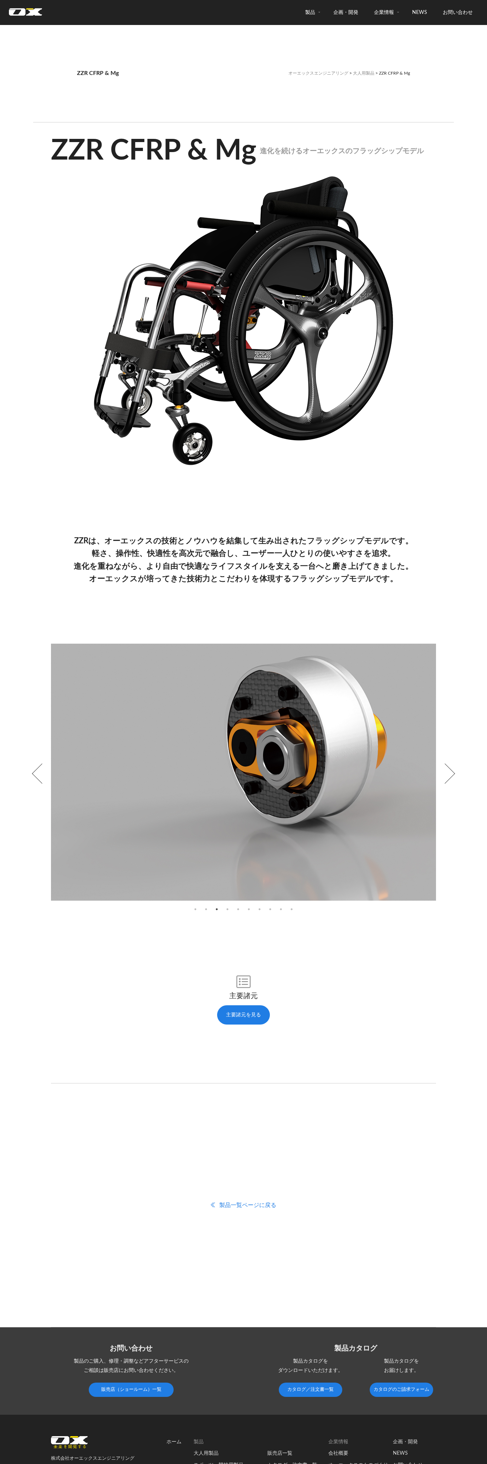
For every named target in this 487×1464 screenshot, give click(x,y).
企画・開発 (345, 12)
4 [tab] (227, 909)
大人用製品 (363, 73)
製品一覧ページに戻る (247, 1205)
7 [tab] (259, 909)
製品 (310, 12)
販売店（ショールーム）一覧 (131, 1389)
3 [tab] (216, 909)
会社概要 (338, 1453)
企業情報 (384, 12)
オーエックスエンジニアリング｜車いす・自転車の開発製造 (25, 14)
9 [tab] (280, 909)
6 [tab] (248, 909)
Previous (42, 773)
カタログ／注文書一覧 (310, 1389)
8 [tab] (270, 909)
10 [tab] (291, 909)
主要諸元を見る (243, 1014)
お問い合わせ (458, 12)
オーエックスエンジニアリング (318, 73)
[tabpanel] (243, 774)
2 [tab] (206, 909)
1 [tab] (195, 909)
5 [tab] (238, 909)
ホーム (173, 1441)
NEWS (419, 12)
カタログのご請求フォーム (401, 1389)
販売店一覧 (279, 1453)
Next (445, 773)
